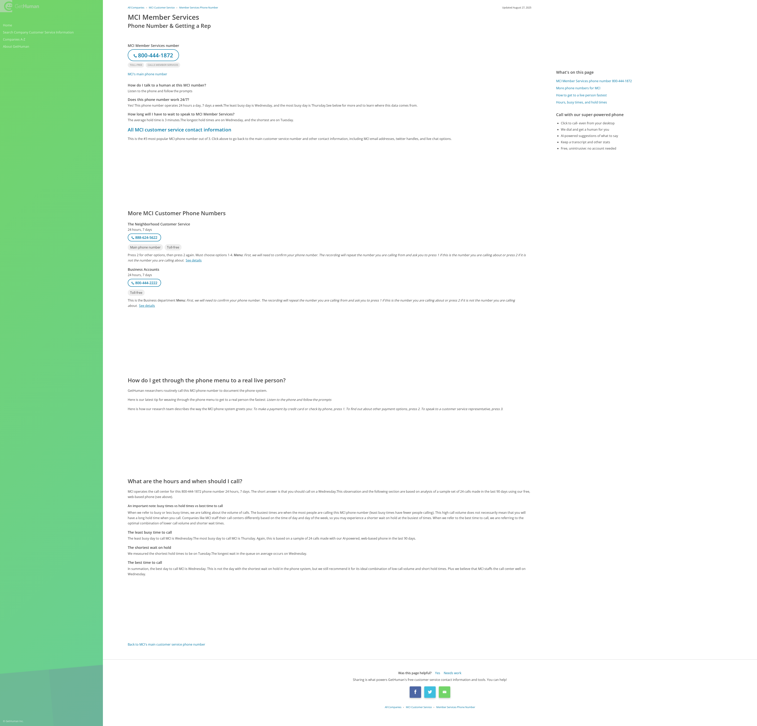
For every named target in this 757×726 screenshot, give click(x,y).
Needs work (452, 673)
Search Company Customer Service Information (38, 32)
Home (7, 25)
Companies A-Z (14, 39)
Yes (437, 673)
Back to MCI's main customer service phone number (166, 644)
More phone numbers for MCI (578, 88)
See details (194, 260)
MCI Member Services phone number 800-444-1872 (594, 81)
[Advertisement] (246, 175)
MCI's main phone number (147, 74)
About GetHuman (16, 46)
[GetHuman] (19, 6)
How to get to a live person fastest (581, 95)
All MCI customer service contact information (179, 129)
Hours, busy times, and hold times (581, 102)
